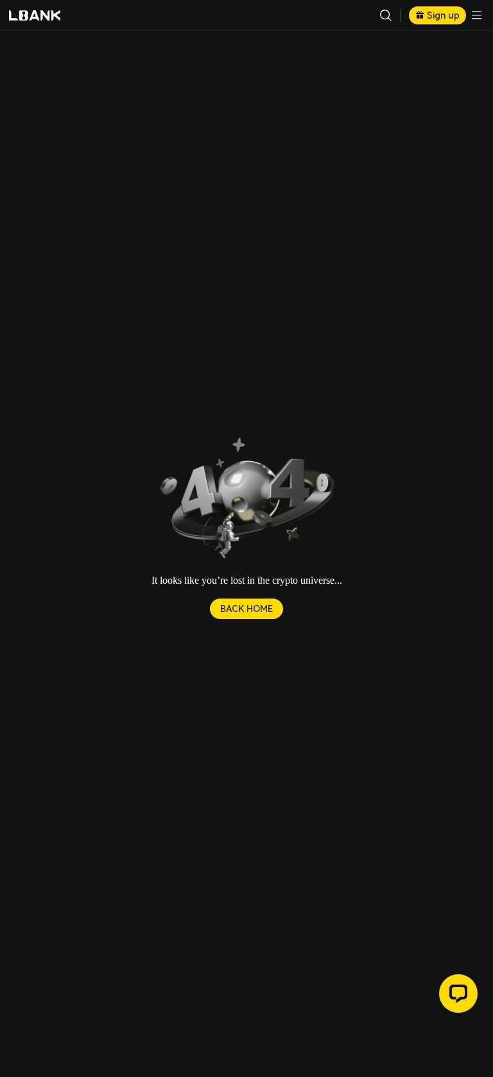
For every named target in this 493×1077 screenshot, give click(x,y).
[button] (246, 499)
